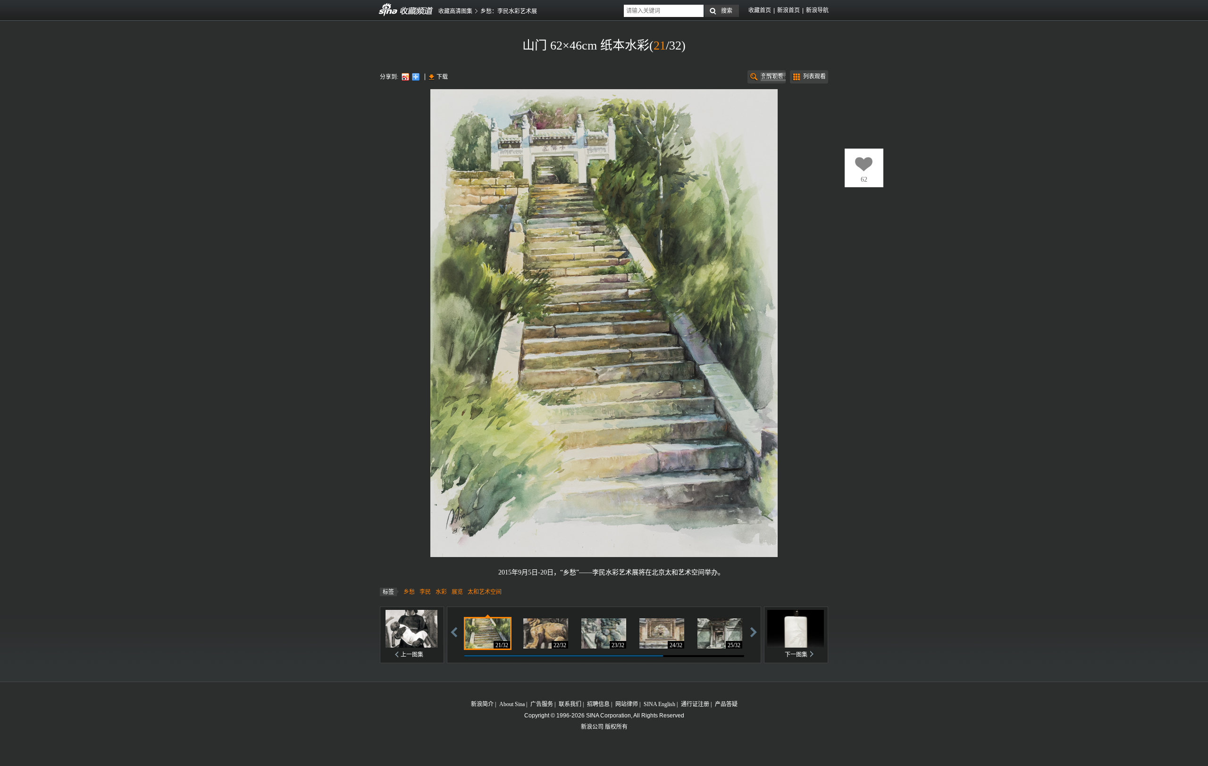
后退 (454, 632)
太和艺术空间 (485, 592)
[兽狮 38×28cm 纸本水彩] (545, 633)
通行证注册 (695, 704)
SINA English (659, 704)
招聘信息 (598, 704)
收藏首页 (759, 10)
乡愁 (409, 592)
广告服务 (541, 704)
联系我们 (570, 704)
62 (864, 179)
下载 (442, 77)
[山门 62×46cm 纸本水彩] (487, 633)
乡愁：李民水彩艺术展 (508, 11)
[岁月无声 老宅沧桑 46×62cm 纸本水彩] (719, 633)
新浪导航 (817, 10)
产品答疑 (726, 704)
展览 (457, 592)
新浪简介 (482, 704)
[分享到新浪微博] (405, 77)
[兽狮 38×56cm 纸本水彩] (603, 633)
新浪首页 (788, 10)
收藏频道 (388, 9)
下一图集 (796, 654)
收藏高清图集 (455, 11)
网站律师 (626, 704)
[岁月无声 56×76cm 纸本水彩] (661, 633)
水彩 (441, 592)
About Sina (512, 704)
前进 (753, 632)
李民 (425, 592)
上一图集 (412, 654)
